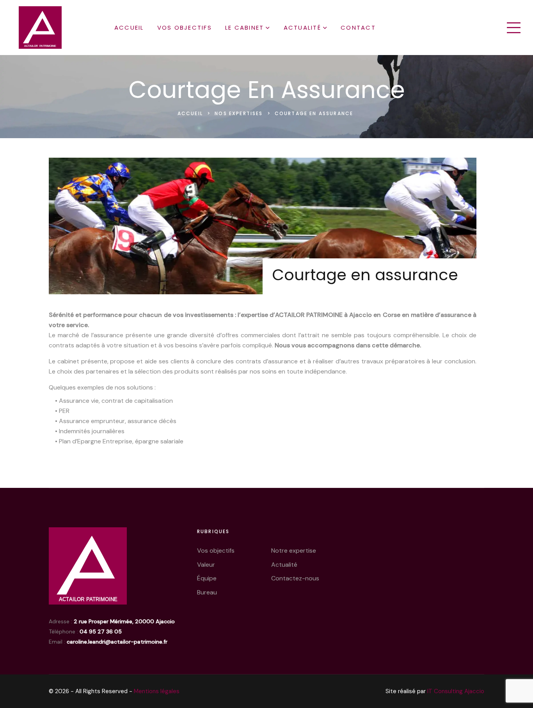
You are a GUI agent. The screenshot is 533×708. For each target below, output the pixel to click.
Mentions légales (156, 691)
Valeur (206, 564)
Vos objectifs (184, 27)
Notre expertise (293, 550)
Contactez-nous (295, 578)
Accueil (129, 27)
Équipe (207, 578)
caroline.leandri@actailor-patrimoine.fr (117, 641)
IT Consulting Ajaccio (455, 691)
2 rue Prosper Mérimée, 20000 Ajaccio (124, 621)
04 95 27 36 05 (101, 631)
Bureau (207, 592)
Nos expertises (240, 113)
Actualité (302, 27)
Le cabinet (244, 27)
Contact (358, 27)
